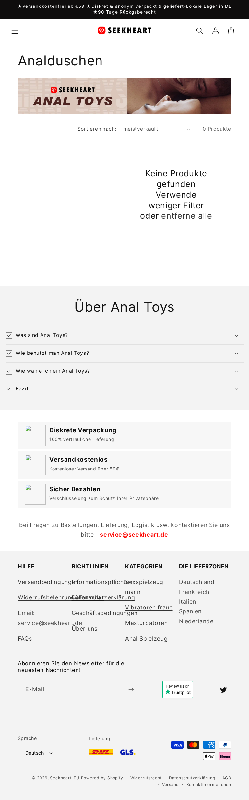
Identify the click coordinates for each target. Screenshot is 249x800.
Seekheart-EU (64, 777)
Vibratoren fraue (149, 607)
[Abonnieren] (131, 689)
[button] (15, 31)
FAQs (25, 638)
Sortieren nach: (96, 129)
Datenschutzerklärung (103, 597)
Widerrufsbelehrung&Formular (61, 597)
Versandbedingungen (48, 581)
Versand (170, 784)
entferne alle (186, 216)
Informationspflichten (102, 581)
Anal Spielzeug (146, 638)
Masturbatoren (146, 623)
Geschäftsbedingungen (105, 612)
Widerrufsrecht (146, 777)
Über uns (85, 628)
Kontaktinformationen (208, 784)
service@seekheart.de (134, 534)
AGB (226, 777)
